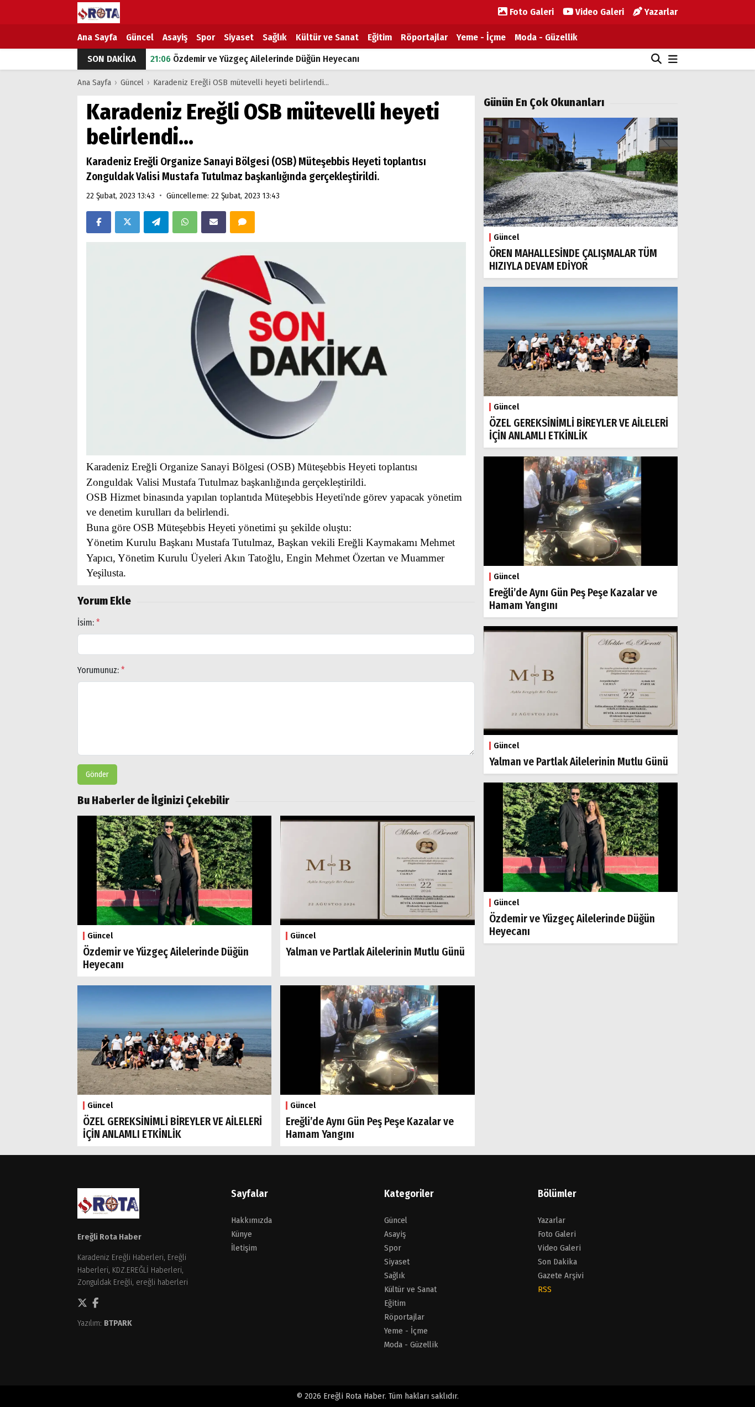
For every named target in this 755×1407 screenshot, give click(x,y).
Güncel (140, 37)
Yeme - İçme (481, 37)
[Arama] (656, 59)
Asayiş (174, 37)
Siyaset (239, 37)
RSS (545, 1289)
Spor (205, 37)
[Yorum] (242, 222)
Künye (241, 1234)
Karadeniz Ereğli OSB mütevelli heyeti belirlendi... (241, 82)
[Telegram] (156, 222)
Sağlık (275, 37)
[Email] (213, 222)
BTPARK (118, 1323)
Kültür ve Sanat (327, 37)
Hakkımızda (251, 1220)
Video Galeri (598, 12)
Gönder (97, 774)
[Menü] (673, 60)
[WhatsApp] (184, 222)
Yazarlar (660, 12)
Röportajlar (424, 37)
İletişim (244, 1248)
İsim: (88, 622)
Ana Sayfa (97, 37)
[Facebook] (98, 222)
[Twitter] (127, 222)
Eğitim (380, 37)
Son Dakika (557, 1262)
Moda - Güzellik (546, 37)
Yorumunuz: (101, 670)
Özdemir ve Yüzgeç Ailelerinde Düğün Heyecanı (254, 59)
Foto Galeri (530, 12)
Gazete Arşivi (561, 1275)
